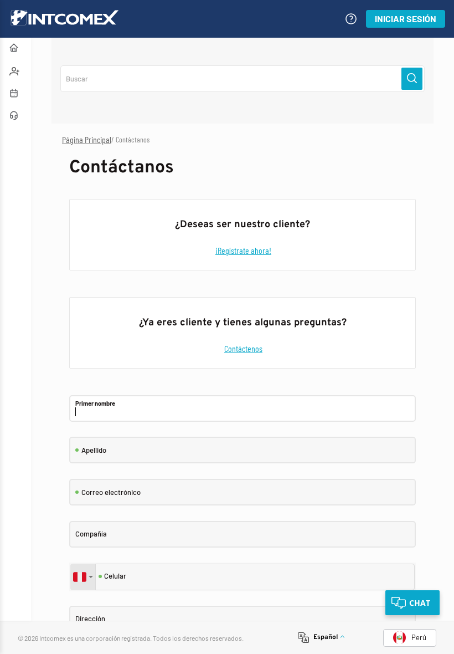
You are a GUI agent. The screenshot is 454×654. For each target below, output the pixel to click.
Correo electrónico (111, 492)
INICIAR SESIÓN (405, 18)
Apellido (93, 450)
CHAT (419, 602)
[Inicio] (15, 49)
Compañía (91, 534)
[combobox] (83, 577)
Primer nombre (95, 403)
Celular (115, 575)
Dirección (90, 618)
